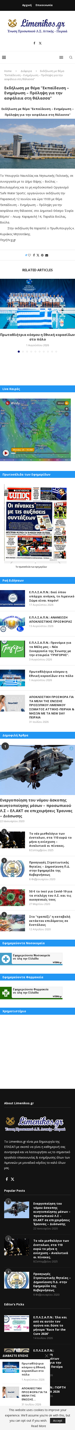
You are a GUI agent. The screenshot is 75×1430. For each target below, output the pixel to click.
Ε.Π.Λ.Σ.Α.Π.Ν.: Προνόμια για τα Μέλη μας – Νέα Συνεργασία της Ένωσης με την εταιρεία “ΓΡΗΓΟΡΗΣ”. (50, 649)
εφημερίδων (41, 566)
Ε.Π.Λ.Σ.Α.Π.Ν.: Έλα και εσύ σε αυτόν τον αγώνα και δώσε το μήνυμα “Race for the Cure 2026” (50, 1325)
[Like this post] (29, 255)
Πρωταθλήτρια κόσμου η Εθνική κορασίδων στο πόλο (37, 337)
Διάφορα (26, 71)
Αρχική (27, 5)
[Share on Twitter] (37, 255)
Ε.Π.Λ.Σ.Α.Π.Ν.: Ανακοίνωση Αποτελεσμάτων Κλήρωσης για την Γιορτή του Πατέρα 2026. (48, 1360)
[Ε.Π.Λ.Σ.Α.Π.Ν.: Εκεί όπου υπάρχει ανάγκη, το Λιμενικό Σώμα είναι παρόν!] (12, 598)
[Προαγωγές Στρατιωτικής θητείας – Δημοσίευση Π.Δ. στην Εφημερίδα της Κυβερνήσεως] (12, 868)
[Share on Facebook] (34, 255)
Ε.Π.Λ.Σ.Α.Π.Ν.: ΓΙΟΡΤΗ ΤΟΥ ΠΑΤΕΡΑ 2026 (49, 1389)
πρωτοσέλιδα (25, 566)
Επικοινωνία (44, 5)
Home (8, 71)
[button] (3, 315)
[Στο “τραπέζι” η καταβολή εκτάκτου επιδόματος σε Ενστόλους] (12, 923)
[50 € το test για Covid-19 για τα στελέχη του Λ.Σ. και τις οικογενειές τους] (12, 897)
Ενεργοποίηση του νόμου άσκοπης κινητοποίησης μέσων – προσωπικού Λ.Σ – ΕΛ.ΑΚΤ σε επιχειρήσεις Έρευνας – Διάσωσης (36, 808)
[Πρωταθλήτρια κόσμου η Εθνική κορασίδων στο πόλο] (37, 304)
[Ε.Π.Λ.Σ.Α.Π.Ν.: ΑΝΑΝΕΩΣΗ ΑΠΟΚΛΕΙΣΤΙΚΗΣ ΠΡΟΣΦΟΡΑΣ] (12, 623)
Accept (57, 1420)
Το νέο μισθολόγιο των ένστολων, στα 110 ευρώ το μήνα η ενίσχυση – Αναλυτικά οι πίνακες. (50, 840)
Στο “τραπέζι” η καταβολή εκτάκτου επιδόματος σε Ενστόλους (49, 921)
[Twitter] (40, 43)
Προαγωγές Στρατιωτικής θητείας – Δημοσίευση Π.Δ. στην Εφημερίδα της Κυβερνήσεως (49, 868)
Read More (38, 1426)
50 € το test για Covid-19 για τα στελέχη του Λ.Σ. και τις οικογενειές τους (50, 895)
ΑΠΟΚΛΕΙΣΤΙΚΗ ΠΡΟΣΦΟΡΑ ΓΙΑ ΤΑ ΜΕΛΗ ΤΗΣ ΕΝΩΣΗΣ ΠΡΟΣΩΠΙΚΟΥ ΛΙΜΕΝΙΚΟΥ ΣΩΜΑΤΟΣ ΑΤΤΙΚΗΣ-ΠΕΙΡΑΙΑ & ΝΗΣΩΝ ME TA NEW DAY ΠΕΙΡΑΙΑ (51, 707)
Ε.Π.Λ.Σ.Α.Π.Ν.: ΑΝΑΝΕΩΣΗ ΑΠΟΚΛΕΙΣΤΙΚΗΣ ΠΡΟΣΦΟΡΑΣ (50, 619)
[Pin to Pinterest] (42, 255)
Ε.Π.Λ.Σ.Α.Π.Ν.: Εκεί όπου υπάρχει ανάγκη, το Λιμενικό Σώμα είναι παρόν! (51, 596)
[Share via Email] (46, 255)
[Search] (71, 57)
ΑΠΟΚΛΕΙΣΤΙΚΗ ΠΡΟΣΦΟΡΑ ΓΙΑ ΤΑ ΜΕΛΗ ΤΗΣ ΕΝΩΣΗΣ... (34, 1394)
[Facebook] (34, 43)
